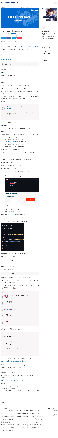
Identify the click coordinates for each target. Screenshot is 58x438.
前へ (2, 402)
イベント (33, 422)
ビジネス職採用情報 (55, 411)
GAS (27, 413)
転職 (13, 419)
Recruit (39, 2)
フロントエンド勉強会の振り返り (49, 38)
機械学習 (12, 416)
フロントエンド (8, 425)
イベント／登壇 (3, 414)
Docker (9, 414)
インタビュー (3, 421)
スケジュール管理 (38, 424)
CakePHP (39, 410)
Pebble (18, 418)
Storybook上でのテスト (12, 141)
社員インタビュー (40, 427)
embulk (9, 419)
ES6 (42, 411)
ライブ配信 (7, 424)
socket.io (28, 421)
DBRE (2, 425)
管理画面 (18, 428)
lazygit (18, 416)
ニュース (47, 413)
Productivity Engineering (21, 419)
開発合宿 (24, 428)
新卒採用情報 (55, 412)
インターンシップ (7, 410)
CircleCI (25, 411)
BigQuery (5, 419)
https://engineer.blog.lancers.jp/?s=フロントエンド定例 (12, 380)
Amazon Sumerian (22, 410)
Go (10, 416)
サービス (47, 411)
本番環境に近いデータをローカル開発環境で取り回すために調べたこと (50, 40)
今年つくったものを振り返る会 (49, 36)
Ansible (8, 421)
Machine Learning (22, 416)
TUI (39, 421)
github (31, 413)
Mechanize (33, 416)
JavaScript (11, 410)
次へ (37, 402)
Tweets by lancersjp (46, 47)
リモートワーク (8, 422)
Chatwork (22, 411)
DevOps (2, 413)
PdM (42, 416)
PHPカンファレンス (25, 418)
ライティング (9, 430)
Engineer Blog (25, 2)
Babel (33, 410)
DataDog (2, 428)
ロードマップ (29, 427)
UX (12, 430)
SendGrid (10, 424)
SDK (21, 421)
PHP (4, 411)
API (29, 410)
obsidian (40, 416)
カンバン (28, 424)
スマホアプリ (26, 425)
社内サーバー (12, 421)
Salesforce (6, 418)
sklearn (25, 421)
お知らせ (2, 410)
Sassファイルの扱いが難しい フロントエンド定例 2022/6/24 (12, 386)
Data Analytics (31, 411)
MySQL (2, 411)
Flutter (4, 425)
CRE (9, 418)
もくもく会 (10, 427)
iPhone (2, 431)
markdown (27, 416)
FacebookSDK (21, 413)
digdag (35, 411)
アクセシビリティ (28, 422)
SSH (33, 421)
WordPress (8, 416)
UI (8, 428)
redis (37, 419)
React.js (30, 419)
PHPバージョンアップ (31, 418)
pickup (36, 418)
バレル (2, 156)
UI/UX (42, 421)
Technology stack (32, 2)
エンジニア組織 (3, 422)
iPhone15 (30, 414)
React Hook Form (6, 274)
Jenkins (38, 414)
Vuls (1, 418)
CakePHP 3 (19, 411)
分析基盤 (2, 419)
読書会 (21, 428)
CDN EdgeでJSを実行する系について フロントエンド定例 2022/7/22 (13, 394)
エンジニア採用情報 (55, 415)
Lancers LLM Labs (4, 430)
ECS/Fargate (3, 424)
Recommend (34, 419)
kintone (41, 414)
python (26, 419)
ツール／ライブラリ (7, 413)
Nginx (5, 416)
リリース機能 (14, 214)
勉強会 (13, 427)
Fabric (18, 413)
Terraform (35, 421)
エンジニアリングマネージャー (22, 424)
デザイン (34, 425)
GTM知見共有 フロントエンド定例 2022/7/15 (9, 388)
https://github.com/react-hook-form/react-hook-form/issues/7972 (13, 361)
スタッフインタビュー (20, 425)
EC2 (37, 411)
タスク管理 (30, 425)
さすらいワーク (32, 424)
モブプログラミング (24, 427)
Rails (13, 424)
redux (39, 419)
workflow (24, 422)
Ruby (13, 411)
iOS (6, 414)
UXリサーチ (6, 428)
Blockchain (12, 418)
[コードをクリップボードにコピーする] (38, 107)
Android (27, 410)
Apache (2, 416)
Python (11, 411)
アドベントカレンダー (4, 427)
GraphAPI (24, 414)
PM (13, 430)
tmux (38, 421)
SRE (3, 418)
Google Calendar (19, 414)
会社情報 (47, 410)
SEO (6, 411)
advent (18, 410)
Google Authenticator (36, 413)
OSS (11, 419)
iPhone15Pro (34, 414)
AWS (8, 411)
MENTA (37, 416)
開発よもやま (13, 414)
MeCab (30, 416)
